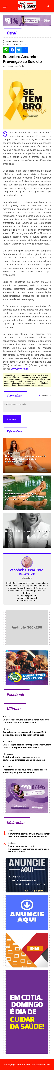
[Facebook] (12, 50)
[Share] (25, 50)
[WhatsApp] (6, 50)
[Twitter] (19, 50)
